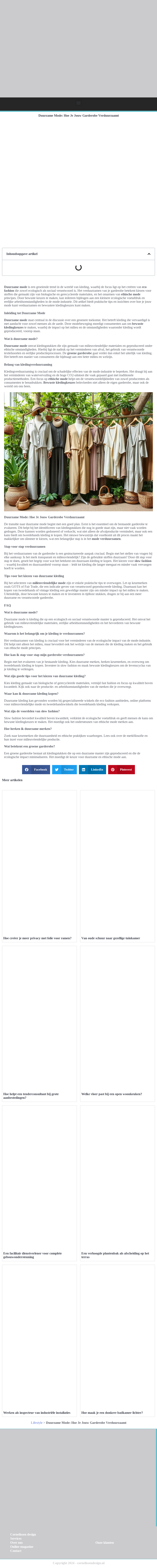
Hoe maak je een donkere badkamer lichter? (112, 1412)
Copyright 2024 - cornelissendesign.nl (78, 1563)
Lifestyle (37, 1422)
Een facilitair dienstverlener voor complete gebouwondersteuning (32, 1255)
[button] (78, 102)
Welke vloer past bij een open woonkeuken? (111, 1094)
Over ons (16, 1542)
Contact (15, 1550)
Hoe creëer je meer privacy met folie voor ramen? (37, 938)
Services (15, 1538)
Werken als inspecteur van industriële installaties (36, 1412)
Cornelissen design (23, 1534)
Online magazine (21, 1546)
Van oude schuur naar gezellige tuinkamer (110, 938)
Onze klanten (104, 1542)
